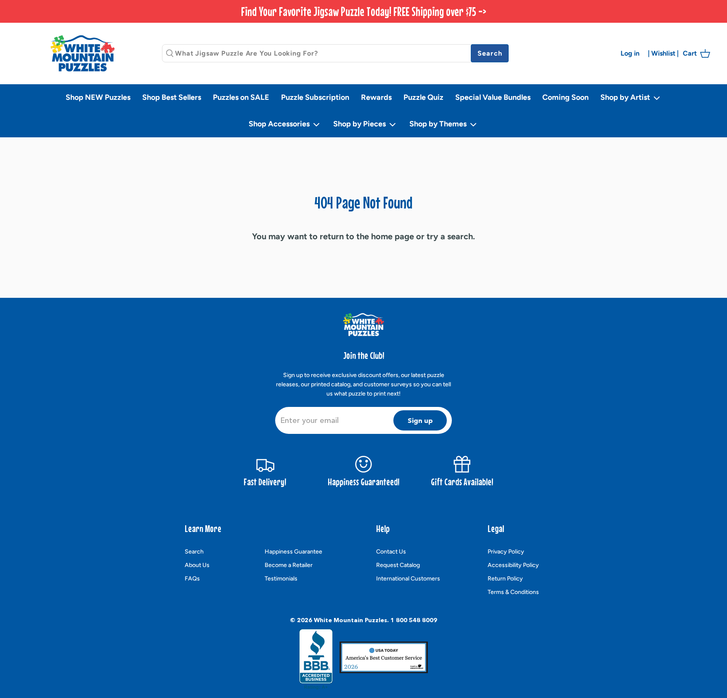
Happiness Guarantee (293, 551)
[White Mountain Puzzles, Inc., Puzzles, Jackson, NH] (316, 659)
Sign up (420, 420)
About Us (197, 565)
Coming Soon (565, 97)
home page (392, 236)
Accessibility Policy (513, 565)
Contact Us (391, 551)
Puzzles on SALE (241, 97)
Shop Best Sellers (171, 97)
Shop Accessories (280, 123)
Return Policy (505, 578)
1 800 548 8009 (413, 620)
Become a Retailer (289, 565)
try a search (450, 236)
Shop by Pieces (360, 123)
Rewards (376, 97)
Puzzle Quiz (423, 97)
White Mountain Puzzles (350, 620)
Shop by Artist (626, 97)
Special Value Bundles (493, 97)
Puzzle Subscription (315, 97)
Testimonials (281, 578)
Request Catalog (398, 565)
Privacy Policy (506, 551)
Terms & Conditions (513, 592)
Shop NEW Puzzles (98, 97)
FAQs (192, 578)
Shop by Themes (438, 123)
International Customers (408, 578)
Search (194, 551)
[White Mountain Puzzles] (82, 53)
